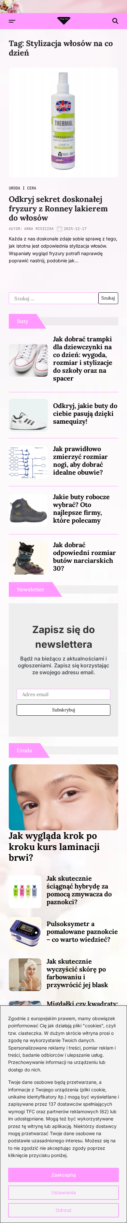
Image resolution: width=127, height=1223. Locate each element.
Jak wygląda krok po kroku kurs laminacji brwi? (54, 846)
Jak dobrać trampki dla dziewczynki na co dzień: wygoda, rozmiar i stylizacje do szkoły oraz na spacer (82, 358)
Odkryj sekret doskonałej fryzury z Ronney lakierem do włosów (58, 208)
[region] (63, 1114)
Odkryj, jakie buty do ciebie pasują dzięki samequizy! (85, 413)
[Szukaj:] (53, 298)
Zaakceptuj (63, 1175)
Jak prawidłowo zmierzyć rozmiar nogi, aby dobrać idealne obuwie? (80, 460)
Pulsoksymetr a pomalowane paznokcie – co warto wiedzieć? (82, 931)
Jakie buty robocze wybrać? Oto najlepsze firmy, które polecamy (81, 508)
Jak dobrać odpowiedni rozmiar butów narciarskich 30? (84, 556)
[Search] (115, 21)
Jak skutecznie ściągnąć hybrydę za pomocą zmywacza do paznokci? (79, 890)
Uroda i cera (22, 188)
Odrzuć (64, 1210)
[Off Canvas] (12, 21)
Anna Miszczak (39, 228)
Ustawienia (63, 1192)
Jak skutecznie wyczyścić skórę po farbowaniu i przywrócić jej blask (77, 973)
